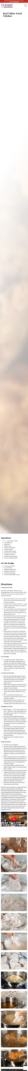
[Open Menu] (25, 5)
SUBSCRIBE (16, 1)
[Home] (9, 5)
